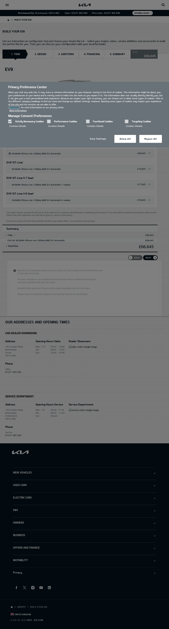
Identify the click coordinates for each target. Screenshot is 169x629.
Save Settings (98, 139)
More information (18, 110)
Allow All (125, 139)
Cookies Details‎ (17, 126)
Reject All (150, 139)
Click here (14, 107)
